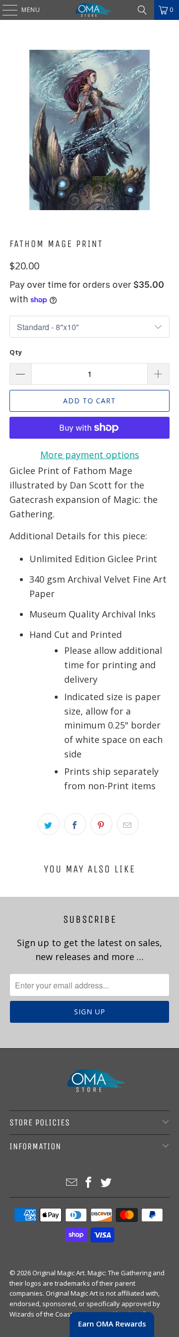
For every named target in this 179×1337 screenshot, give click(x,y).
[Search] (142, 10)
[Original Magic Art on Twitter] (106, 1183)
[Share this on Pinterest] (101, 824)
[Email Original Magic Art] (71, 1183)
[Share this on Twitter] (49, 824)
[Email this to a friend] (128, 824)
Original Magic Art (58, 1272)
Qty (15, 352)
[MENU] (5, 10)
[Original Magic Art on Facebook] (89, 1183)
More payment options (89, 455)
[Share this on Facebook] (75, 824)
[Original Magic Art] (89, 10)
